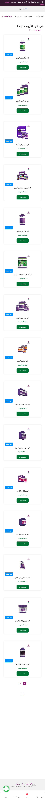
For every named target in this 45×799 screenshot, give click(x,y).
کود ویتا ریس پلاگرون (22, 231)
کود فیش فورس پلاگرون (22, 404)
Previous (42, 785)
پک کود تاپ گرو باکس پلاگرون (22, 274)
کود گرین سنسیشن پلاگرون (22, 188)
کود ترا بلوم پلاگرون (22, 534)
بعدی (22, 694)
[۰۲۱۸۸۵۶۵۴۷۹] (3, 9)
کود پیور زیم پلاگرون (22, 318)
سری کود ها (18, 16)
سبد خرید (28, 796)
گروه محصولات (39, 797)
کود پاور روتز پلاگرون (22, 144)
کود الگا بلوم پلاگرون (22, 58)
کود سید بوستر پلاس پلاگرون (22, 577)
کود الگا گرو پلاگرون (22, 101)
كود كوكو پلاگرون (22, 361)
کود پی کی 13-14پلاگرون (22, 664)
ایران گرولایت (39, 16)
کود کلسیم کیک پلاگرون (22, 621)
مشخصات (22, 67)
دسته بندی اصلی (28, 16)
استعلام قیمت (22, 62)
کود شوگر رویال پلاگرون (22, 448)
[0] (29, 794)
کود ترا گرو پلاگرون (22, 491)
